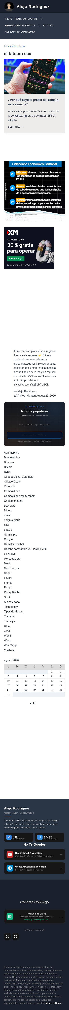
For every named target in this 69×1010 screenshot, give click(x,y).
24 (8, 690)
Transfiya (9, 621)
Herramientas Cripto (20, 25)
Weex (7, 640)
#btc (16, 380)
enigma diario (12, 520)
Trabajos (9, 616)
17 (8, 685)
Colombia (10, 486)
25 (17, 690)
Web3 (7, 635)
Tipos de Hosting (14, 611)
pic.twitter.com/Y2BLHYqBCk (31, 384)
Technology (11, 606)
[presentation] (34, 76)
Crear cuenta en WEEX (34, 435)
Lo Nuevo (10, 553)
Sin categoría (12, 602)
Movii (7, 563)
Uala (7, 626)
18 (17, 685)
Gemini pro (10, 534)
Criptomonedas (13, 500)
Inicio (9, 18)
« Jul (33, 703)
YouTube (9, 650)
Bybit (7, 471)
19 (26, 685)
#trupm (24, 380)
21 (43, 685)
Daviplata (9, 505)
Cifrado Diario (12, 481)
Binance (9, 462)
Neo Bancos (11, 568)
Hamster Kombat (14, 544)
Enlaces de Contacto (20, 32)
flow (6, 524)
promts (8, 582)
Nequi (7, 573)
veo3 (7, 631)
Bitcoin (48, 25)
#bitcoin (33, 380)
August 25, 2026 (46, 395)
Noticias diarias (26, 18)
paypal (8, 577)
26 (26, 690)
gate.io (8, 529)
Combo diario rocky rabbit (19, 496)
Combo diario (12, 491)
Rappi (7, 587)
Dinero (8, 510)
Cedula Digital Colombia (18, 476)
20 (34, 685)
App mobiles (11, 452)
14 (43, 681)
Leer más (15, 127)
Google (8, 539)
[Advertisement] (34, 309)
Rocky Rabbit (12, 592)
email (7, 515)
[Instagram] (15, 936)
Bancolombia (12, 457)
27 (34, 690)
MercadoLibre (12, 558)
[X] (7, 936)
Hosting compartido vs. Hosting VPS (25, 549)
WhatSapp (10, 645)
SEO (7, 597)
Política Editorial (53, 1003)
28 (43, 690)
